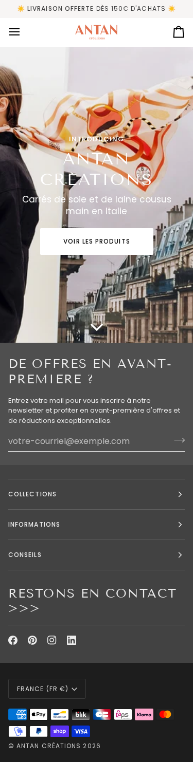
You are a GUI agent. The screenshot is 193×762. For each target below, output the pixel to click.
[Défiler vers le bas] (96, 327)
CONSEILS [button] (25, 554)
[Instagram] (52, 640)
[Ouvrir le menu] (23, 32)
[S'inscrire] (176, 440)
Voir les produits (96, 241)
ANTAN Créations (48, 745)
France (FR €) (42, 688)
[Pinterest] (32, 640)
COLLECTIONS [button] (32, 494)
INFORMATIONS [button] (34, 524)
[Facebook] (12, 640)
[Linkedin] (71, 640)
